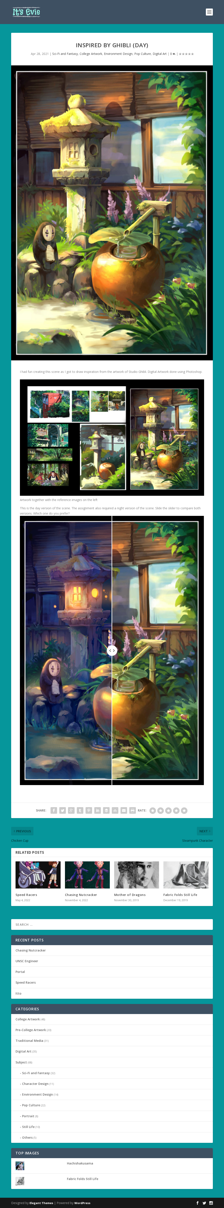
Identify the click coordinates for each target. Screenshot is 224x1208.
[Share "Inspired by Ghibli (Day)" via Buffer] (106, 810)
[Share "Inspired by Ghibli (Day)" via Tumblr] (80, 810)
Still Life (28, 1127)
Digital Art (160, 54)
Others (27, 1137)
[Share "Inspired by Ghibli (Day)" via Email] (123, 810)
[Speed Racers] (38, 874)
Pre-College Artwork (31, 1030)
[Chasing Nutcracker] (87, 874)
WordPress (82, 1203)
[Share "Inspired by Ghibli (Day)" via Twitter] (62, 810)
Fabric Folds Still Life (180, 895)
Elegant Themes (41, 1203)
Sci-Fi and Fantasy (65, 54)
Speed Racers (26, 895)
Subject (21, 1062)
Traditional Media (29, 1041)
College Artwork (91, 54)
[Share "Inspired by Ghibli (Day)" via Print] (132, 810)
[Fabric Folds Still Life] (185, 874)
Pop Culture (142, 54)
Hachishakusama (80, 1163)
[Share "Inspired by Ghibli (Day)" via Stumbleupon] (115, 810)
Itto (18, 993)
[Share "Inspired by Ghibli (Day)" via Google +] (71, 810)
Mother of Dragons (130, 895)
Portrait (28, 1116)
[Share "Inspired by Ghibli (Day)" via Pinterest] (88, 810)
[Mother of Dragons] (136, 874)
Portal (20, 972)
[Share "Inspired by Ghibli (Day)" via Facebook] (53, 810)
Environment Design (118, 54)
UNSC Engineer (27, 961)
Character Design (35, 1084)
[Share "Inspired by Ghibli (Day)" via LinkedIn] (97, 810)
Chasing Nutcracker (81, 895)
